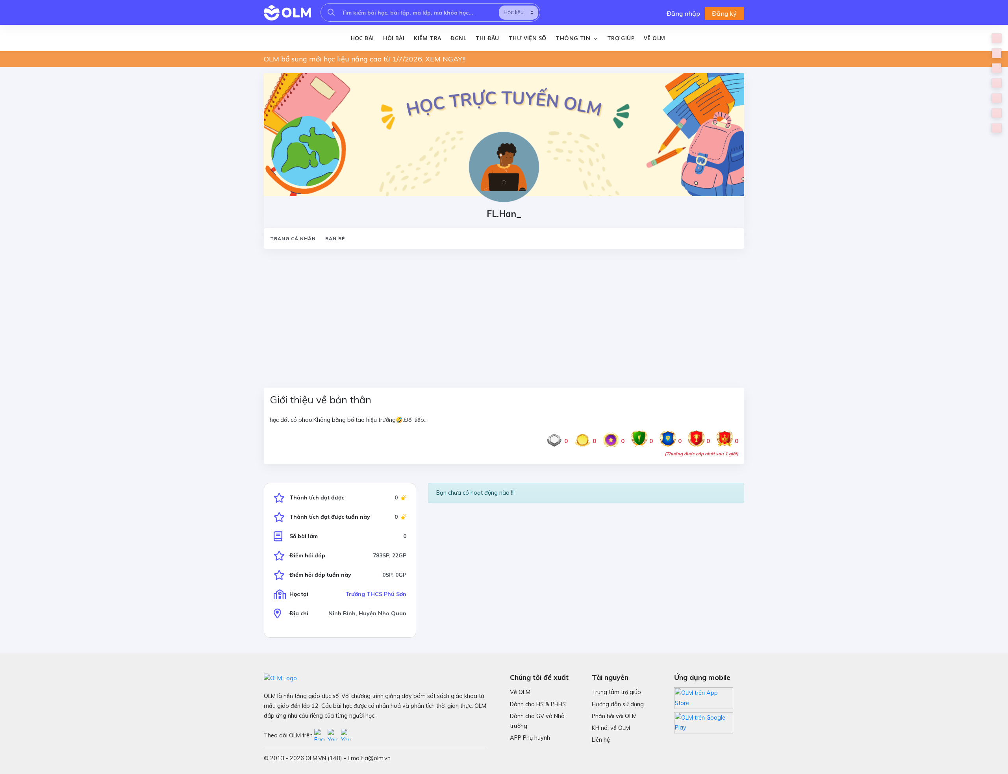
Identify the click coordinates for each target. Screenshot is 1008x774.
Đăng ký (724, 13)
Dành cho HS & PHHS (538, 704)
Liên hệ (601, 739)
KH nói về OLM (611, 727)
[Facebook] (321, 735)
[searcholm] (331, 12)
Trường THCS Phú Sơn (375, 594)
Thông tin (574, 38)
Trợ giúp (620, 38)
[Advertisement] (500, 313)
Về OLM (654, 38)
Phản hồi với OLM (614, 716)
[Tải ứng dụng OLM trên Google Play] (703, 720)
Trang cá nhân (293, 238)
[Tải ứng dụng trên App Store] (703, 697)
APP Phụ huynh (530, 737)
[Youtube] (334, 735)
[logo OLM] (287, 12)
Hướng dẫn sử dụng (618, 704)
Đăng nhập (683, 13)
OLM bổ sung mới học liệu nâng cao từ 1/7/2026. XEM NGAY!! (364, 58)
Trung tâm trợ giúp (616, 692)
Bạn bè (335, 238)
